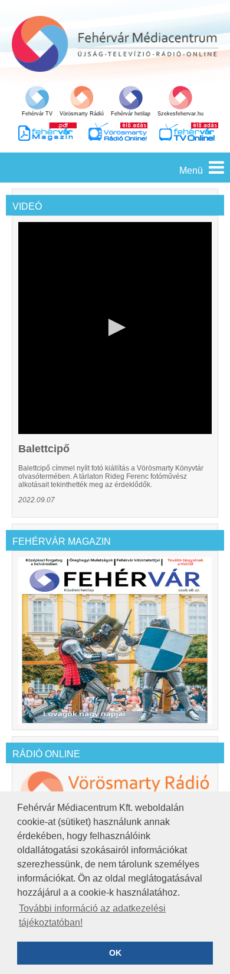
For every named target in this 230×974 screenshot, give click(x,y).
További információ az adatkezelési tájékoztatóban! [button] (92, 915)
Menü (191, 170)
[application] (115, 328)
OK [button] (115, 953)
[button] (115, 327)
